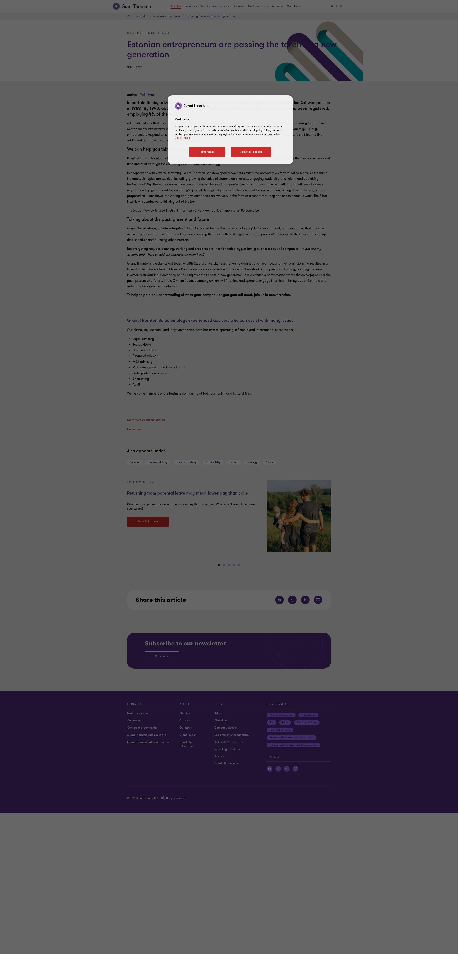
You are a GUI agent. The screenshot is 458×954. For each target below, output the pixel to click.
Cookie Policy (182, 138)
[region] (230, 129)
